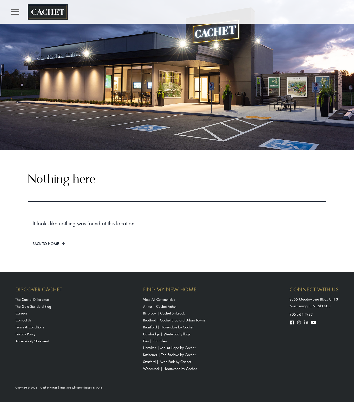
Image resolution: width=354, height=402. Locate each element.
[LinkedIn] (306, 322)
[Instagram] (299, 322)
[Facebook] (291, 322)
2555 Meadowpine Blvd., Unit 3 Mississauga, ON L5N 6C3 (313, 302)
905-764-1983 (301, 314)
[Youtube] (313, 322)
